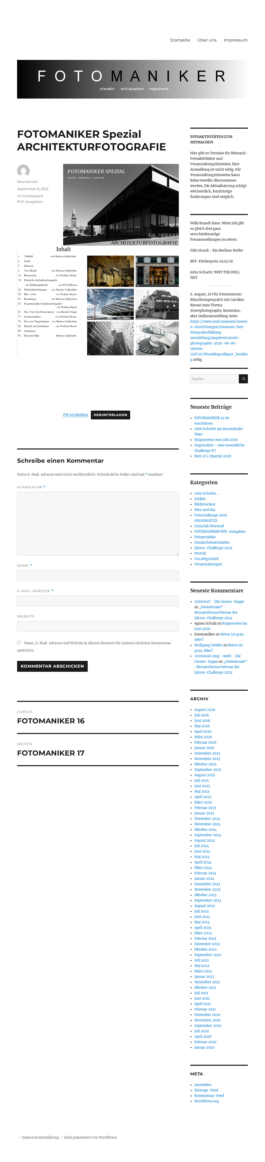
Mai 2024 (202, 857)
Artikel (199, 499)
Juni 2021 (202, 998)
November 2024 (207, 824)
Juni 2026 (202, 720)
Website (26, 616)
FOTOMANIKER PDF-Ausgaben (220, 531)
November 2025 (207, 759)
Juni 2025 (202, 786)
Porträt (200, 553)
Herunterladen (110, 415)
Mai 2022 (202, 966)
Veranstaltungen (208, 564)
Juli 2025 (201, 780)
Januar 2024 (204, 878)
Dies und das (204, 510)
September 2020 (207, 1025)
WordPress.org (206, 1101)
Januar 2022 (204, 976)
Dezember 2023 (207, 884)
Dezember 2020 (207, 1015)
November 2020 (207, 1020)
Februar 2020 (205, 1042)
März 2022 (203, 971)
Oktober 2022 (205, 949)
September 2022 (207, 955)
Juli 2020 (201, 1031)
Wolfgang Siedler (208, 645)
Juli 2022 (201, 960)
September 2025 (207, 769)
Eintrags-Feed (206, 1090)
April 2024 (202, 862)
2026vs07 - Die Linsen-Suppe (219, 601)
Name (24, 565)
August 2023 (204, 906)
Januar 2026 (204, 748)
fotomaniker (27, 181)
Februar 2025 (205, 808)
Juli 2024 (201, 846)
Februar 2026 (205, 742)
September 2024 (207, 835)
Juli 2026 (201, 715)
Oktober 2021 (205, 987)
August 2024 (204, 840)
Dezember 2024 (207, 819)
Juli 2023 (201, 911)
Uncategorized (206, 559)
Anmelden (202, 1085)
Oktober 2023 (205, 895)
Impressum (236, 40)
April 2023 (202, 927)
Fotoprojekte (205, 537)
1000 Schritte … (206, 493)
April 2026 (203, 731)
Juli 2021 (201, 993)
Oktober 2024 (205, 829)
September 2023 (207, 900)
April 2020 (202, 1036)
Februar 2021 (205, 1009)
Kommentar (31, 487)
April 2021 (202, 1004)
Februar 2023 (205, 938)
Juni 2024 (202, 851)
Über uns (207, 40)
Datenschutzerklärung (40, 1137)
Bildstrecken (204, 504)
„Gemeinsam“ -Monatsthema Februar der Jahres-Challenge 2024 (216, 612)
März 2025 (203, 802)
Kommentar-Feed (209, 1096)
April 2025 (202, 797)
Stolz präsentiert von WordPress (90, 1137)
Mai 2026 (202, 726)
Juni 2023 (202, 917)
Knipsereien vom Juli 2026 (216, 440)
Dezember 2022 (207, 944)
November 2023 (207, 889)
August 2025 (204, 775)
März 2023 (203, 933)
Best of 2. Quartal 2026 (212, 456)
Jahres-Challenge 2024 (213, 548)
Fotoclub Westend (209, 526)
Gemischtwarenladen (212, 542)
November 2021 (207, 982)
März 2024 (203, 868)
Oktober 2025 (205, 764)
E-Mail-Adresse (35, 591)
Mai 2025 (202, 791)
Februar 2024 (205, 873)
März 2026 (203, 737)
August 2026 (204, 710)
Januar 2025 (204, 813)
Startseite (180, 40)
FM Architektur (75, 415)
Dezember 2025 (207, 753)
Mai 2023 (201, 922)
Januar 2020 (204, 1047)
